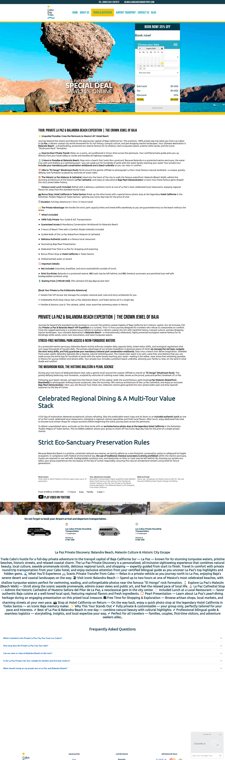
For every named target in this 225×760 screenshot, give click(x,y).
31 (144, 68)
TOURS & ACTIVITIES (102, 12)
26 (151, 66)
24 (144, 66)
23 (140, 66)
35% (176, 95)
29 (162, 66)
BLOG (153, 12)
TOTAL (140, 99)
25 (148, 66)
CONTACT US (143, 12)
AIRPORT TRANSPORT (126, 12)
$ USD (174, 86)
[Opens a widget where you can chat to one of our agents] (207, 745)
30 (140, 68)
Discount (142, 95)
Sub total (142, 86)
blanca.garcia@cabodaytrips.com (139, 2)
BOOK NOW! (157, 108)
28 (159, 66)
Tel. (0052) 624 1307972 (109, 2)
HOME (75, 12)
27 (155, 66)
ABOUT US (84, 12)
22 (162, 63)
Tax (138, 90)
